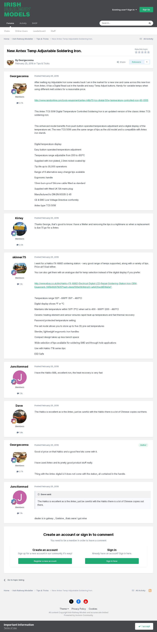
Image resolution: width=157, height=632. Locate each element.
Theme (63, 608)
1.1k (21, 284)
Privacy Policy (79, 608)
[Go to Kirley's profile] (20, 229)
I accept (145, 626)
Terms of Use (10, 628)
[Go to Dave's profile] (20, 416)
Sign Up (146, 9)
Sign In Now (111, 561)
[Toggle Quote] (39, 494)
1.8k (21, 432)
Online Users (21, 31)
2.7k (21, 103)
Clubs (7, 31)
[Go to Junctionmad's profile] (20, 377)
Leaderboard (39, 31)
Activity (23, 23)
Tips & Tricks (43, 63)
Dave (19, 405)
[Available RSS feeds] (150, 590)
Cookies (93, 608)
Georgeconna (26, 60)
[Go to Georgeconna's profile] (10, 62)
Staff (53, 31)
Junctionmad (19, 366)
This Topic (137, 23)
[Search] (149, 23)
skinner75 (19, 257)
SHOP (34, 23)
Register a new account (45, 561)
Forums (10, 23)
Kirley (19, 218)
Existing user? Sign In (124, 9)
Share (122, 62)
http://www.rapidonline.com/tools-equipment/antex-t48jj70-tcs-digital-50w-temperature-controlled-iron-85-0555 (91, 100)
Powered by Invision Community (78, 615)
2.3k (21, 244)
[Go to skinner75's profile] (20, 268)
